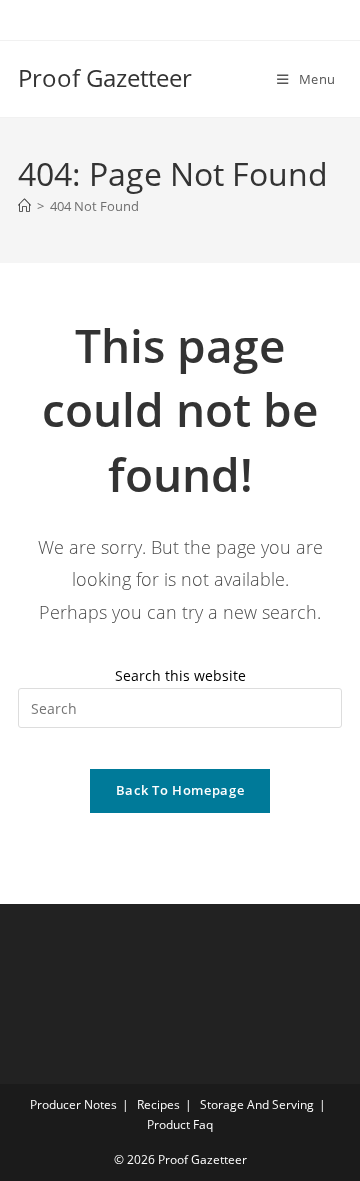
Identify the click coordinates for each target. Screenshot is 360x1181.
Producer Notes (73, 1104)
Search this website (180, 675)
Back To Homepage (180, 790)
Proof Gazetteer (105, 77)
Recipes (158, 1104)
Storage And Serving (257, 1104)
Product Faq (180, 1124)
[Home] (24, 206)
